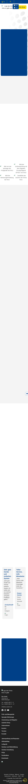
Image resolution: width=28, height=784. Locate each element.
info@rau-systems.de (7, 706)
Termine (4, 731)
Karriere (4, 728)
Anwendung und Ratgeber (9, 720)
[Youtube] (8, 710)
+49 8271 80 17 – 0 (9, 702)
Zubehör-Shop (6, 722)
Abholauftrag (5, 741)
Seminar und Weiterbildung (10, 747)
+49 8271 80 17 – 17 (9, 704)
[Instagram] (5, 710)
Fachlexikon (5, 755)
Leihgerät (4, 744)
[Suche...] (10, 2)
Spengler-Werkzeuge (8, 717)
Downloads (5, 758)
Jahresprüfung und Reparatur (10, 738)
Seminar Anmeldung (8, 749)
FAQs (3, 752)
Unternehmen (6, 725)
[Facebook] (2, 710)
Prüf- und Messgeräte (8, 714)
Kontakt (4, 734)
